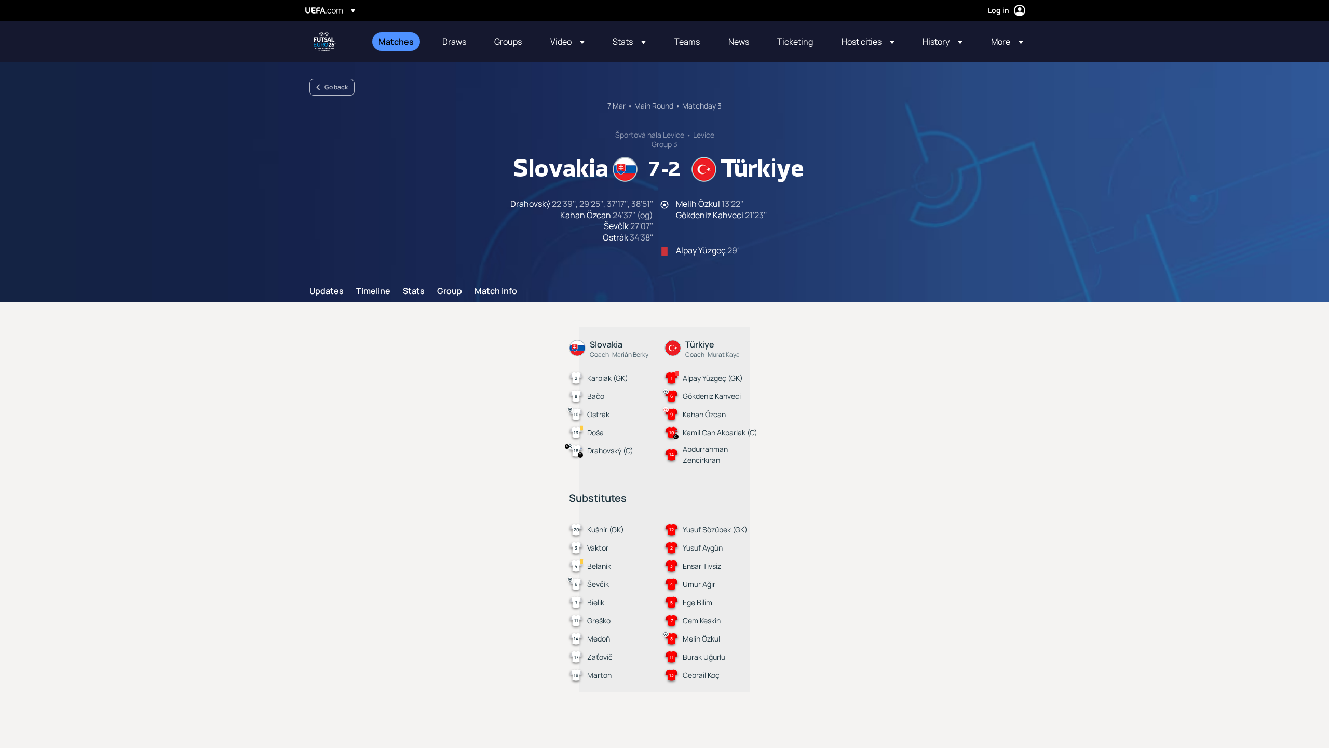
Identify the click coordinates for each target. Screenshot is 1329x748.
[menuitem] (397, 41)
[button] (567, 41)
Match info (495, 291)
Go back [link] (336, 87)
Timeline (373, 291)
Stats (414, 291)
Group (449, 291)
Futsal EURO (325, 41)
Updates (326, 291)
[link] (396, 41)
